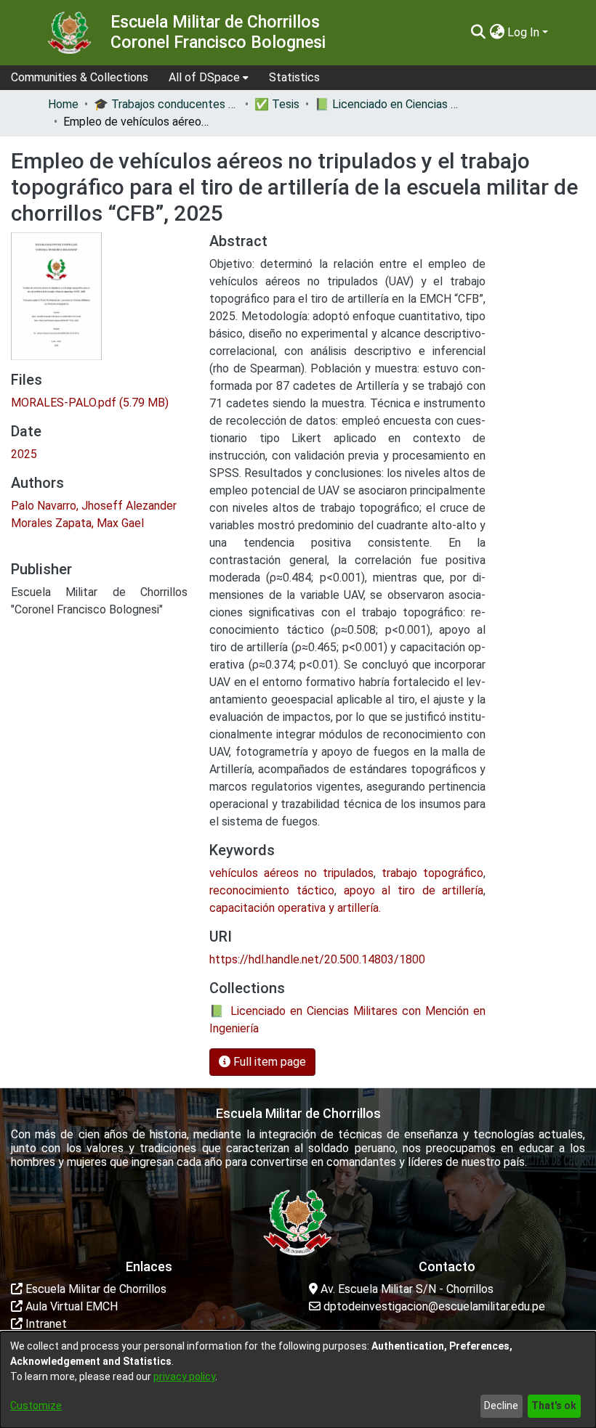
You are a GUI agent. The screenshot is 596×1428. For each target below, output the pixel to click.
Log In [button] (524, 32)
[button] (478, 32)
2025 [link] (24, 454)
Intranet (45, 1324)
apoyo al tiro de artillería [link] (414, 890)
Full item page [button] (268, 1062)
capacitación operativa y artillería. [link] (295, 908)
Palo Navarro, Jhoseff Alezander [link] (94, 506)
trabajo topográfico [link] (432, 873)
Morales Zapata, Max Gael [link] (77, 523)
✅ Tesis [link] (276, 104)
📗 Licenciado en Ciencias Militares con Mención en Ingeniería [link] (387, 104)
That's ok (553, 1405)
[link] (90, 402)
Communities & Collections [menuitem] (79, 77)
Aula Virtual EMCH (70, 1306)
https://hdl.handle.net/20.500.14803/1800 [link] (317, 959)
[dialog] (298, 1379)
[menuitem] (209, 77)
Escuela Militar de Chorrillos (94, 1289)
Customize (36, 1405)
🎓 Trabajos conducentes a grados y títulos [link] (166, 104)
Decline (501, 1405)
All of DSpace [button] (204, 77)
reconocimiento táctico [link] (271, 890)
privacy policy (184, 1376)
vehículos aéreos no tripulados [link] (291, 873)
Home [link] (63, 104)
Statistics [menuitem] (294, 77)
